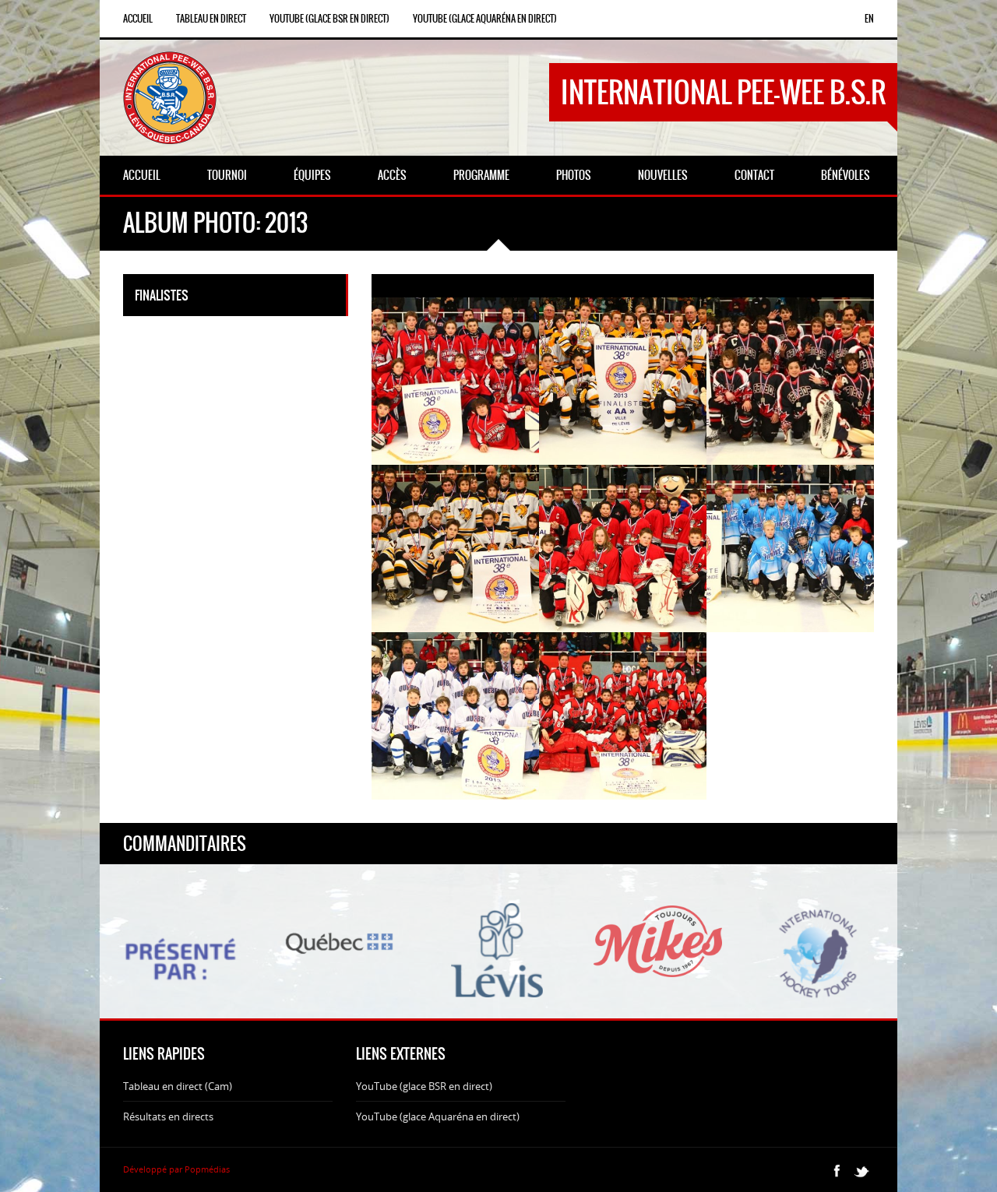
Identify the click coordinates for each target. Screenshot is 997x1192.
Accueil (138, 19)
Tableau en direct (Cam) (177, 1086)
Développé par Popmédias (176, 1169)
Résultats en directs (168, 1116)
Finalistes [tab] (161, 295)
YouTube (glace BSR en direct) (329, 19)
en (869, 19)
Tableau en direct (211, 19)
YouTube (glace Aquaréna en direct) (485, 19)
